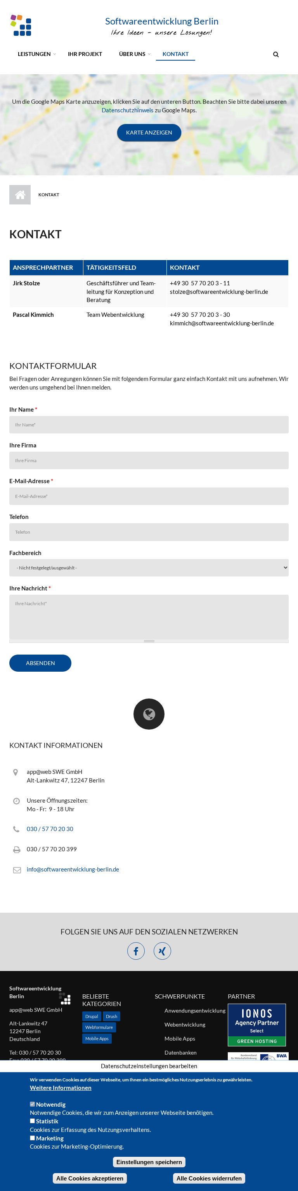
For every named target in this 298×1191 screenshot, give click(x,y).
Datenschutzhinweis (128, 110)
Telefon (19, 516)
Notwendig (51, 1104)
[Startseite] (21, 24)
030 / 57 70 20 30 (50, 828)
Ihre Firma (22, 445)
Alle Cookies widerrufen (209, 1178)
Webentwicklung (185, 1024)
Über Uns (132, 54)
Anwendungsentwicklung (190, 1010)
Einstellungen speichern (149, 1162)
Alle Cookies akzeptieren (89, 1178)
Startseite (20, 194)
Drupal (91, 1016)
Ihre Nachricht (30, 588)
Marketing (50, 1138)
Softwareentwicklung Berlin (161, 20)
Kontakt (176, 54)
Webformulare (99, 1027)
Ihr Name (23, 409)
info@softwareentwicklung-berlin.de (73, 869)
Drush (111, 1016)
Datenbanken (181, 1052)
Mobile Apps (97, 1038)
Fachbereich (25, 552)
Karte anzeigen (149, 132)
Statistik (47, 1121)
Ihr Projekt (85, 54)
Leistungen (34, 54)
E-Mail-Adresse (31, 480)
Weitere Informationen (61, 1087)
